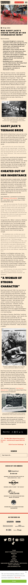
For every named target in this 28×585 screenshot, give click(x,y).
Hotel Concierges (14, 564)
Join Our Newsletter (14, 566)
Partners (14, 560)
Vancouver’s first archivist (10, 198)
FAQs (14, 555)
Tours (14, 550)
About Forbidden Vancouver (14, 552)
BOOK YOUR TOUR (19, 2)
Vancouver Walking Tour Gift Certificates (14, 563)
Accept (14, 581)
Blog (14, 558)
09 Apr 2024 (6, 28)
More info (17, 577)
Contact (14, 556)
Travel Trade (14, 561)
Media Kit (14, 553)
